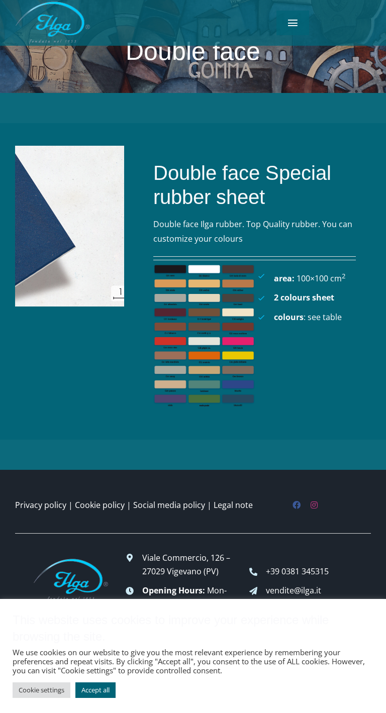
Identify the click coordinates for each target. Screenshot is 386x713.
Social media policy (169, 505)
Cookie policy (100, 505)
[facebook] (297, 505)
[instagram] (314, 505)
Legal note (233, 505)
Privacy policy (40, 505)
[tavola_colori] (203, 268)
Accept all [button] (95, 689)
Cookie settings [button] (41, 689)
